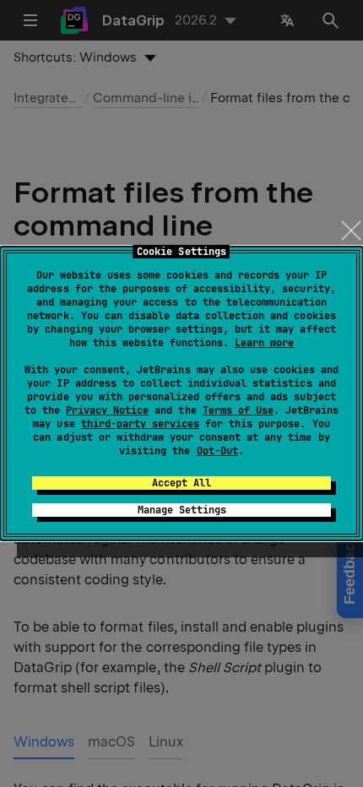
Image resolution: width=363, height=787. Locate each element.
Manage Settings (182, 510)
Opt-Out (217, 451)
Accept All (181, 483)
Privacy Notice (107, 410)
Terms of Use (238, 410)
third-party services (140, 424)
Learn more (264, 343)
